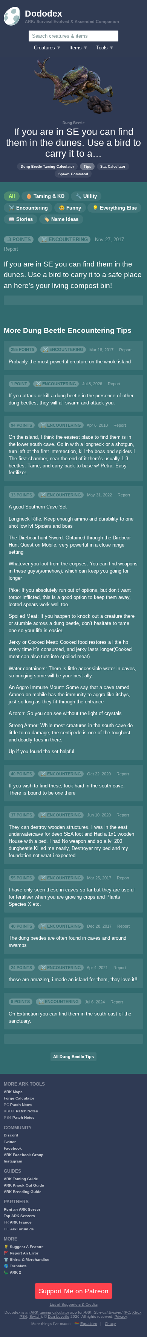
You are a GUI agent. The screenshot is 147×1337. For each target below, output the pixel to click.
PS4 (23, 1316)
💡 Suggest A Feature (24, 1247)
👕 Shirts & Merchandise (26, 1259)
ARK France (21, 1222)
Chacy (110, 1324)
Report (11, 249)
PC (127, 1312)
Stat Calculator (113, 166)
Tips (87, 166)
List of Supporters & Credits (74, 1304)
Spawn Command (73, 174)
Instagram (13, 1161)
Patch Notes (21, 1105)
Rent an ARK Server (22, 1209)
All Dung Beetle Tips (73, 1056)
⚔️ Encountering (64, 239)
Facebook (13, 1148)
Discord (11, 1135)
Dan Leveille (58, 1316)
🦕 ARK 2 (12, 1272)
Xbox (136, 1312)
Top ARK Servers (19, 1216)
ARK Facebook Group (23, 1155)
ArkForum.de (22, 1229)
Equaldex (88, 1324)
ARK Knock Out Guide (24, 1185)
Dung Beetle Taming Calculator (47, 166)
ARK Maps (13, 1092)
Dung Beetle (74, 123)
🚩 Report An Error (21, 1253)
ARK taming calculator (50, 1312)
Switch (35, 1316)
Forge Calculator (19, 1098)
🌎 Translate (15, 1266)
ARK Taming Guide (21, 1179)
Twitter (10, 1142)
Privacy (121, 1316)
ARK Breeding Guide (22, 1192)
